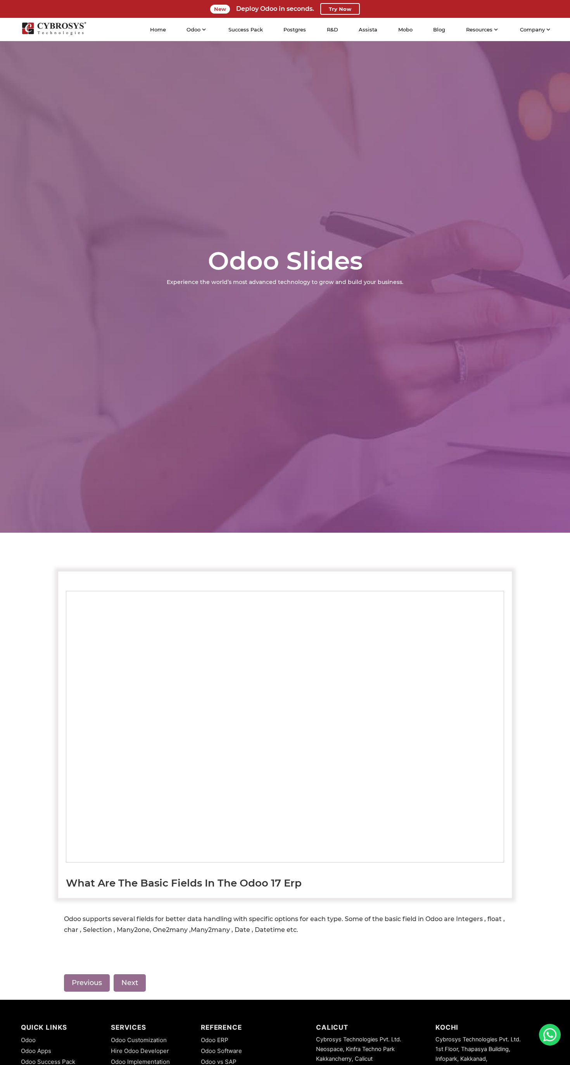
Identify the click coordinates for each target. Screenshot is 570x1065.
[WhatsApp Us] (550, 1034)
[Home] (54, 29)
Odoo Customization (139, 1040)
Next (129, 982)
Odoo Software (221, 1051)
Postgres (294, 29)
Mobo (405, 29)
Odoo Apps (36, 1051)
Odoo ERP (214, 1040)
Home (158, 29)
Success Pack (245, 29)
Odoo (28, 1040)
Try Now (340, 9)
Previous (87, 982)
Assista (368, 29)
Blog (439, 29)
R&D (332, 29)
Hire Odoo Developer (140, 1051)
